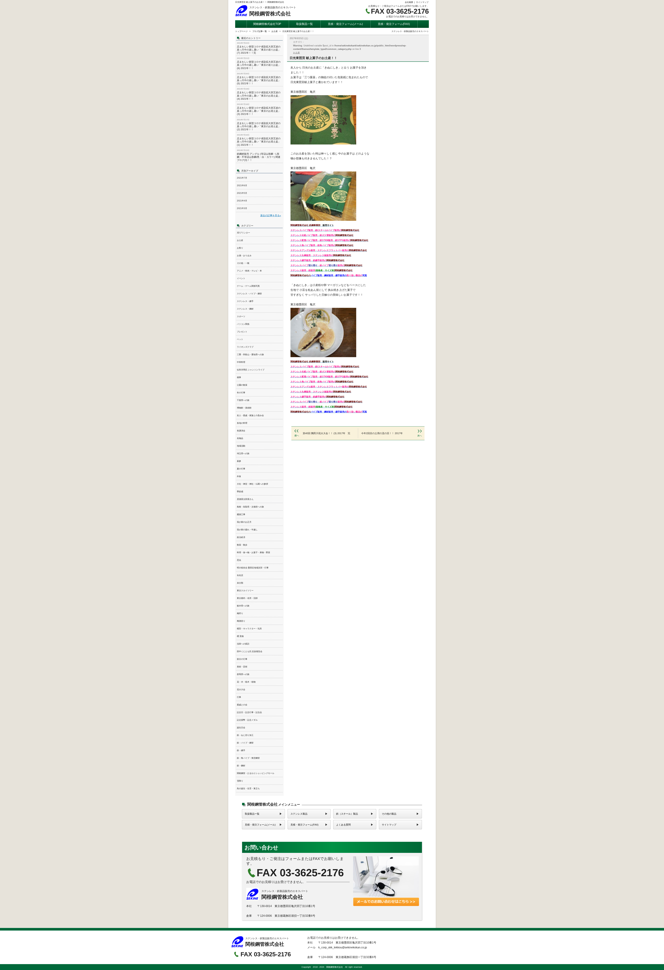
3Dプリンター (243, 233)
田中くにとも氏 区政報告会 (249, 651)
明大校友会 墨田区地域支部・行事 (253, 567)
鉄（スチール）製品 (347, 813)
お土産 (274, 31)
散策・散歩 (242, 545)
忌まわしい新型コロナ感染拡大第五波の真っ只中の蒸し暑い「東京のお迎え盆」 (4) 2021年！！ (259, 94)
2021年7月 (242, 178)
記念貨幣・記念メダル (247, 720)
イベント (241, 278)
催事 (239, 377)
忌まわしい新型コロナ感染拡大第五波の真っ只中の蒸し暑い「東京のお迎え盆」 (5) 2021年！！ (259, 78)
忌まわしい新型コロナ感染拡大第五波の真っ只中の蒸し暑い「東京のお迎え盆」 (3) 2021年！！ (259, 109)
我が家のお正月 (244, 522)
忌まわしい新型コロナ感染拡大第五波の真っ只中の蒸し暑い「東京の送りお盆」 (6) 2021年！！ (259, 63)
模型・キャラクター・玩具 (249, 628)
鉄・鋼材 (241, 765)
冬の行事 (241, 392)
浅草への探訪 (243, 644)
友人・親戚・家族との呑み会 (250, 415)
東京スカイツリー (245, 590)
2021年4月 (242, 201)
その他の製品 (389, 813)
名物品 (240, 438)
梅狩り (240, 613)
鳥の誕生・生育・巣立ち (248, 788)
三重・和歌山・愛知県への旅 (250, 354)
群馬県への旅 (243, 674)
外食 (239, 476)
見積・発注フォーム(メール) (345, 23)
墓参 (239, 461)
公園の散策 (242, 385)
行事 (239, 697)
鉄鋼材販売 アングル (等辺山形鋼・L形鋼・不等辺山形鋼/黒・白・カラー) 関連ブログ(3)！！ (259, 155)
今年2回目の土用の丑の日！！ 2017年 (390, 433)
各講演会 (241, 430)
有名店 (240, 575)
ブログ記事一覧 (259, 31)
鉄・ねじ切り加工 (245, 735)
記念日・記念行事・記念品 (249, 712)
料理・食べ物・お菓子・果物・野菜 (253, 552)
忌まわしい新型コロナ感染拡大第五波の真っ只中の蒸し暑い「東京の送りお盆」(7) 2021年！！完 (259, 48)
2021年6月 (242, 185)
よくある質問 (343, 824)
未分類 (240, 583)
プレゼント (242, 331)
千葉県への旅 (243, 400)
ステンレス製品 (298, 813)
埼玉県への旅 (243, 453)
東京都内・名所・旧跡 (247, 598)
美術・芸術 (242, 666)
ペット (240, 339)
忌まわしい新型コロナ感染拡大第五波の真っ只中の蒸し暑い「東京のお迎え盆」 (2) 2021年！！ (259, 124)
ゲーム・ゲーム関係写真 (248, 286)
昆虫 (239, 560)
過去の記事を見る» (270, 215)
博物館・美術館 (244, 408)
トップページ (241, 31)
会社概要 (409, 2)
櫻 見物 (240, 636)
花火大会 (241, 689)
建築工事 (241, 514)
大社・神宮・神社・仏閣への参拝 (252, 484)
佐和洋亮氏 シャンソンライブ (250, 370)
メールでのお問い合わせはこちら (332, 882)
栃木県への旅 (243, 606)
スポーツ (241, 316)
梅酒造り (241, 621)
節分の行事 (242, 659)
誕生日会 (241, 727)
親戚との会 (242, 705)
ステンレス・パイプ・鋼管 (249, 293)
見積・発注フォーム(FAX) (394, 23)
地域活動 (241, 446)
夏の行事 (241, 469)
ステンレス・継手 (245, 301)
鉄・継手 (241, 750)
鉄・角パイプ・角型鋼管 (248, 758)
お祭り (240, 248)
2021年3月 (242, 208)
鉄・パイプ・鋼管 (245, 743)
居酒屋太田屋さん (245, 499)
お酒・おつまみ (244, 255)
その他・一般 (243, 263)
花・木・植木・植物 (246, 682)
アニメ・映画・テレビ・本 (249, 271)
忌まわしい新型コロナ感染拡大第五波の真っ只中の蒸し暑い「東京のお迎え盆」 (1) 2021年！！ (259, 140)
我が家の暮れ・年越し (247, 529)
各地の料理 (242, 423)
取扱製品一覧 (304, 23)
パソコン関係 (243, 324)
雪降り (240, 781)
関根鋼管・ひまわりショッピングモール (255, 773)
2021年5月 (242, 193)
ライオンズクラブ (245, 347)
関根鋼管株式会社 (265, 11)
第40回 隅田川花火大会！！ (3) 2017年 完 (325, 433)
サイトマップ (422, 2)
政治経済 (241, 537)
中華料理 (241, 362)
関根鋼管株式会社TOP (267, 23)
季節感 (240, 491)
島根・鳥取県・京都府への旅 (250, 507)
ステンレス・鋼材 (245, 309)
